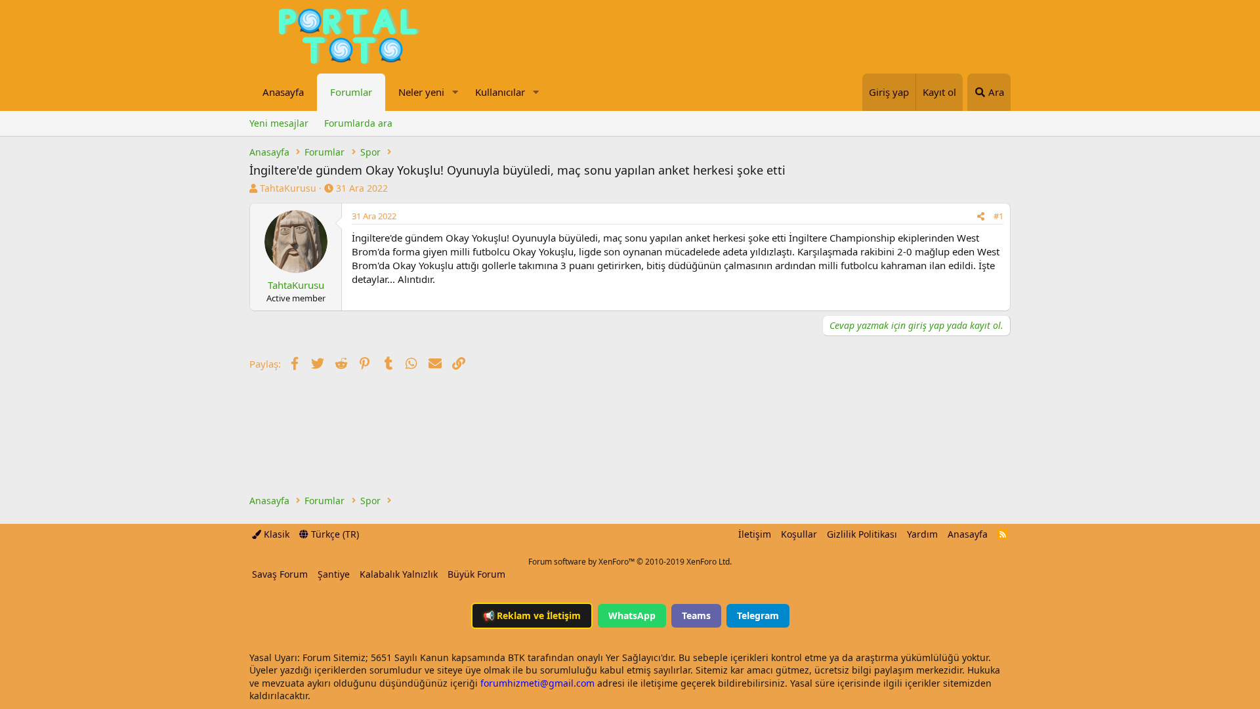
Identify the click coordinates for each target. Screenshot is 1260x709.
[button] (455, 92)
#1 (998, 216)
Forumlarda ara (358, 123)
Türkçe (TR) (333, 534)
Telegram (758, 615)
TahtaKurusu (288, 188)
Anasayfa (283, 91)
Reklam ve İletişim (532, 615)
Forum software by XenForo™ (630, 561)
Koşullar (799, 534)
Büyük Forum (476, 574)
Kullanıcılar (500, 91)
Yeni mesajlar (278, 123)
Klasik (275, 534)
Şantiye (334, 574)
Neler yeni (421, 91)
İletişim (754, 534)
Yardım (922, 534)
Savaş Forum (280, 574)
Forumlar (351, 91)
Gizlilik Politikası (862, 534)
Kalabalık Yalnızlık (399, 574)
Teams (696, 615)
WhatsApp (632, 615)
